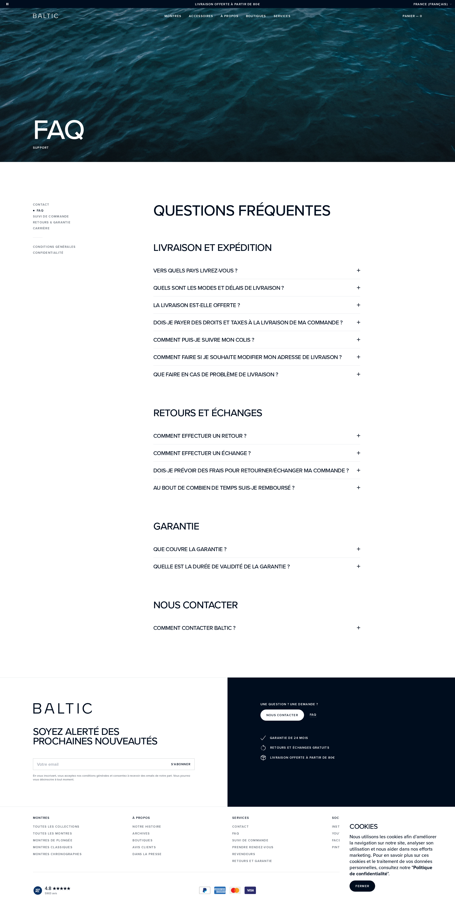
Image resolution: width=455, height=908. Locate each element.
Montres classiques (53, 847)
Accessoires (201, 16)
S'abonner (181, 764)
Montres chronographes (57, 854)
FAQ (313, 715)
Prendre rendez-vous (253, 847)
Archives (141, 833)
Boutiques (256, 16)
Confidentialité (48, 252)
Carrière (41, 228)
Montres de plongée (53, 840)
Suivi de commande (51, 216)
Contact (41, 204)
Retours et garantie (252, 861)
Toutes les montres (52, 833)
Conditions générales (54, 246)
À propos (229, 16)
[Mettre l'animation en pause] (7, 4)
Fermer (362, 886)
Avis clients (144, 847)
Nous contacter (282, 715)
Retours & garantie (52, 222)
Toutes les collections (56, 826)
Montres (172, 16)
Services (282, 16)
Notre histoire (146, 826)
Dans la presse (147, 854)
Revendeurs (243, 854)
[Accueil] (45, 16)
